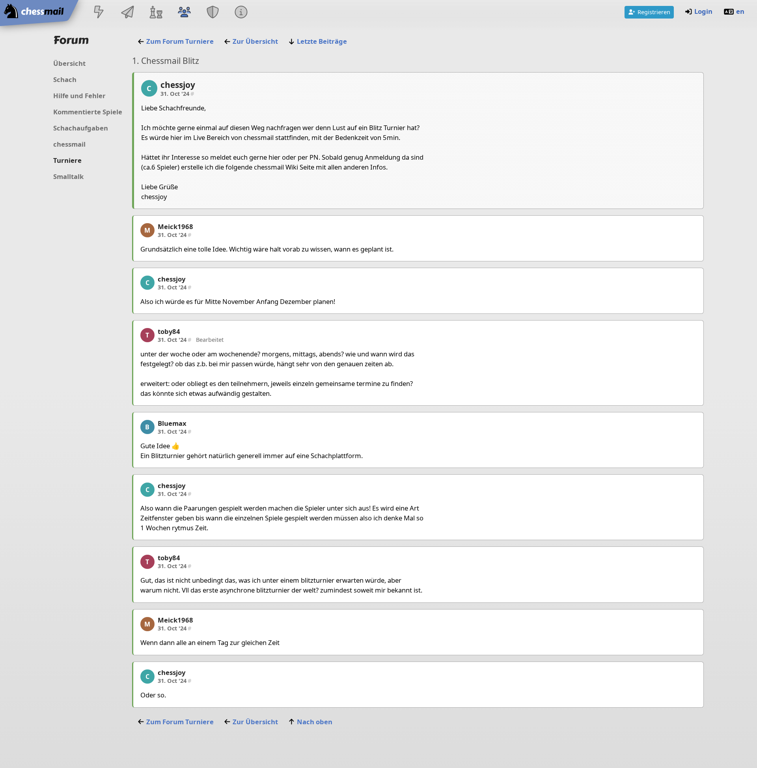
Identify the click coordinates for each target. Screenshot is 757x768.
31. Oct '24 (177, 93)
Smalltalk (68, 176)
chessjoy (177, 84)
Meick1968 (175, 226)
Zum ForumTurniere (180, 41)
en (740, 11)
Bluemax (172, 423)
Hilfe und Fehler (79, 95)
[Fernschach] (127, 13)
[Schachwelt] (156, 13)
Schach (64, 79)
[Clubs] (213, 13)
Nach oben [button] (314, 721)
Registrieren (654, 12)
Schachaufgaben (80, 127)
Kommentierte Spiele (87, 111)
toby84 (169, 331)
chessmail (69, 144)
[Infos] (241, 13)
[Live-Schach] (99, 13)
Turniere (67, 160)
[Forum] (184, 13)
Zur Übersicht (255, 41)
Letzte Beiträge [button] (322, 41)
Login (703, 11)
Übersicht (69, 63)
